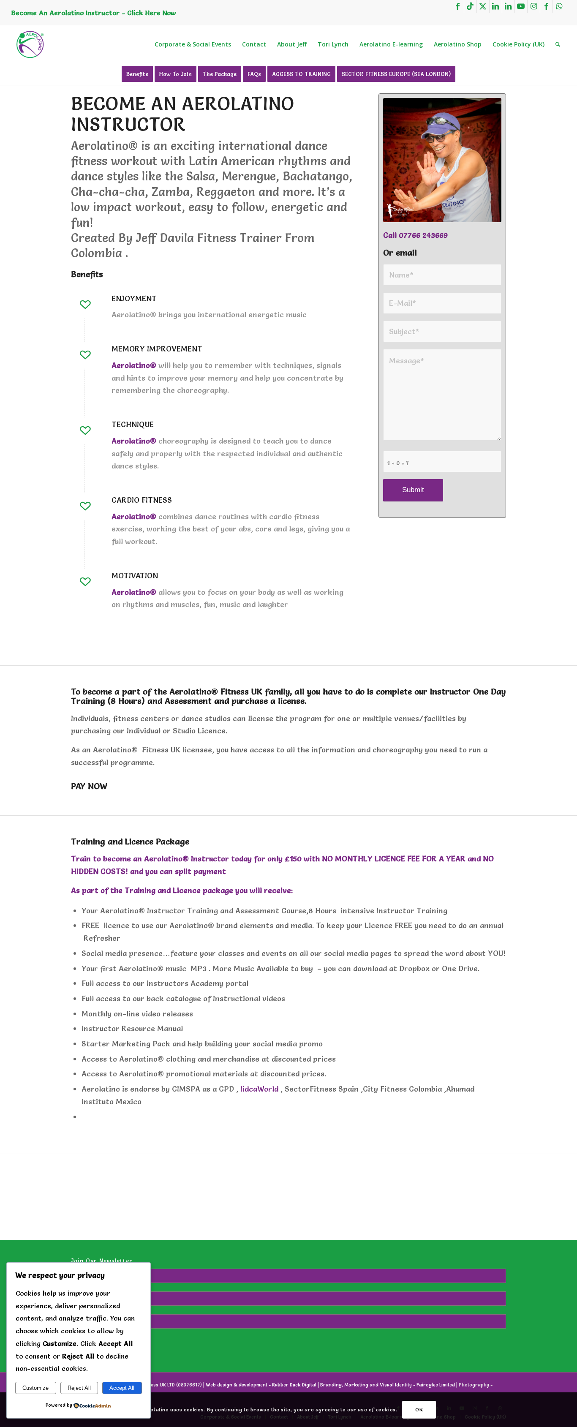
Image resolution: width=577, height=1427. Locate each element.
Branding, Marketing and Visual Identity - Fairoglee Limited (387, 1385)
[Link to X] (483, 6)
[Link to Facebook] (458, 6)
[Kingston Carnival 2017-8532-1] (442, 160)
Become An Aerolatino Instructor (182, 113)
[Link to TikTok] (470, 6)
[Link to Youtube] (521, 6)
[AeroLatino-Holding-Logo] (30, 44)
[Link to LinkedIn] (496, 6)
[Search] (558, 44)
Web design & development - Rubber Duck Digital (261, 1385)
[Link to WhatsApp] (559, 6)
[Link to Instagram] (534, 6)
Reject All (79, 1388)
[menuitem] (193, 44)
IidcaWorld (259, 1089)
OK (419, 1409)
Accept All (121, 1388)
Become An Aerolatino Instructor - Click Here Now (93, 12)
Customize (35, 1388)
